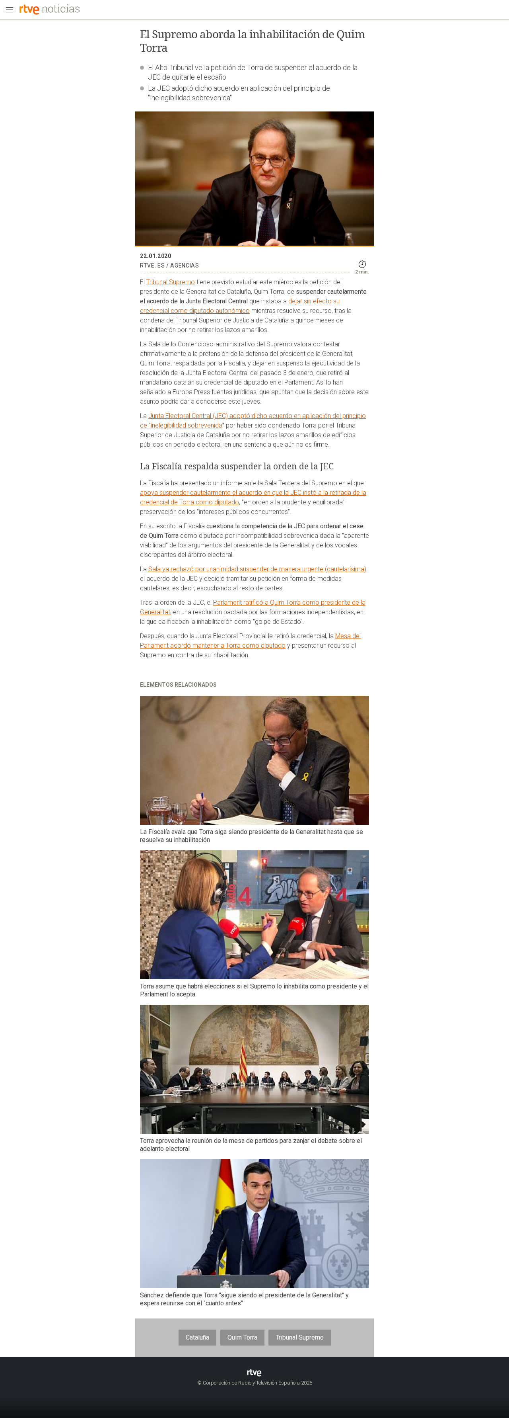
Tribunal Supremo (170, 282)
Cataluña (197, 1337)
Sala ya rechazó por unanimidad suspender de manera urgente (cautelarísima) (257, 569)
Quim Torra (242, 1337)
